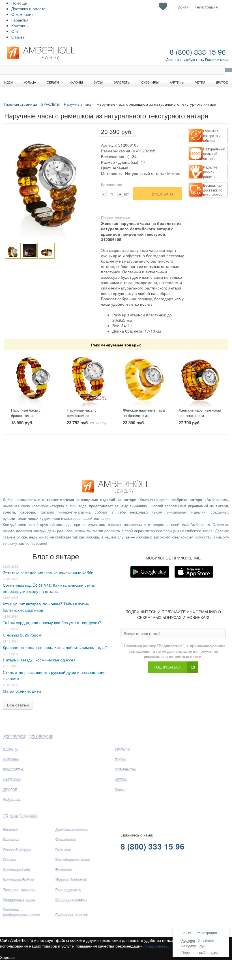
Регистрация (207, 932)
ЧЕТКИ (121, 779)
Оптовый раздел (17, 849)
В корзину (163, 194)
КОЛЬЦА (10, 749)
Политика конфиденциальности (21, 911)
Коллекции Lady (16, 869)
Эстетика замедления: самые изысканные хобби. (48, 572)
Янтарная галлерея (19, 889)
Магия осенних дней (22, 691)
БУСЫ (120, 759)
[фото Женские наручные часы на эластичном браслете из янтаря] (200, 379)
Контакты (19, 25)
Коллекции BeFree (18, 879)
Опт (14, 31)
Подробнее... (157, 946)
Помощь (19, 3)
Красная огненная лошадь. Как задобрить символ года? (55, 647)
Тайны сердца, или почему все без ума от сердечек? (52, 622)
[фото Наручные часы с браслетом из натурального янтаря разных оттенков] (32, 379)
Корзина (188, 940)
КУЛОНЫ (11, 759)
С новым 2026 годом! (22, 635)
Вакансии (63, 869)
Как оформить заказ (72, 859)
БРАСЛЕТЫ (13, 769)
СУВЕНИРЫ (125, 769)
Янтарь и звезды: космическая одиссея (39, 660)
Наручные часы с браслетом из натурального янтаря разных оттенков (29, 418)
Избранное (12, 799)
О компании (22, 14)
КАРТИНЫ (12, 779)
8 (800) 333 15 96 (198, 51)
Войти (186, 932)
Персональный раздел (199, 952)
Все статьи (18, 705)
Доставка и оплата (28, 8)
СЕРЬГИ (122, 749)
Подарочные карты (19, 899)
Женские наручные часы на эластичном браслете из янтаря (200, 415)
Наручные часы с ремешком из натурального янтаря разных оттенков (85, 418)
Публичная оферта (71, 914)
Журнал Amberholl (71, 879)
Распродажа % (68, 889)
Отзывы (18, 37)
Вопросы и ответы (71, 899)
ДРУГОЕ (10, 789)
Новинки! (10, 829)
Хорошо (7, 957)
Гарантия (20, 20)
